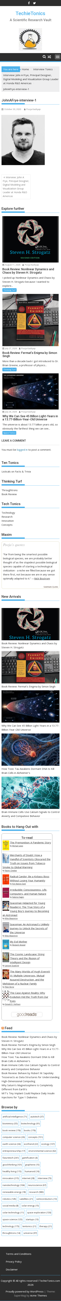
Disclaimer (12, 1269)
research (36, 1192)
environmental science (42, 1150)
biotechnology (30, 1123)
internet (28, 1178)
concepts (35, 1137)
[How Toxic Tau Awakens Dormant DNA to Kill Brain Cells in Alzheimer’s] (31, 750)
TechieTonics (30, 13)
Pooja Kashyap (33, 109)
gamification (29, 1157)
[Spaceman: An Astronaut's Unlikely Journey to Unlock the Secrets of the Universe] (6, 931)
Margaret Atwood (18, 945)
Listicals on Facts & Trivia (16, 471)
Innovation (8, 520)
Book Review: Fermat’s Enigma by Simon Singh (28, 686)
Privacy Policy (14, 1261)
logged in (22, 449)
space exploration (39, 1212)
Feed (8, 1028)
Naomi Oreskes (11, 870)
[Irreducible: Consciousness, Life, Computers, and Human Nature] (6, 896)
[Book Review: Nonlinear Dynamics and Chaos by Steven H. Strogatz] (31, 624)
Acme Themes (38, 1295)
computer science (14, 1137)
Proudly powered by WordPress (25, 1291)
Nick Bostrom (42, 578)
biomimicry (10, 1123)
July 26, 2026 (11, 411)
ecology (48, 1143)
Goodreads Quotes (51, 587)
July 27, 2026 (11, 348)
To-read (27, 837)
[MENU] (57, 56)
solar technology (13, 1212)
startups (32, 1219)
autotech (37, 1116)
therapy (45, 1226)
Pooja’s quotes (14, 544)
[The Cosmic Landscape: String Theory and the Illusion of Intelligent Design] (6, 961)
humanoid (32, 1171)
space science (12, 1219)
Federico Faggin (18, 897)
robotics (9, 1198)
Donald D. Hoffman (13, 1004)
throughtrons (11, 1232)
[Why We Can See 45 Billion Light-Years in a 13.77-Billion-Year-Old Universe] (31, 707)
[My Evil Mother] (6, 948)
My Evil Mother (18, 941)
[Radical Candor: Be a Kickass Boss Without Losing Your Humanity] (6, 883)
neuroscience (37, 1185)
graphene (32, 1164)
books (30, 1130)
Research (7, 516)
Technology (8, 512)
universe (30, 1232)
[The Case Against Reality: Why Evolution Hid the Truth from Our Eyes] (6, 1000)
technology (11, 1226)
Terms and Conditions (18, 1253)
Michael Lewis (17, 846)
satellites (26, 1198)
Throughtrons (10, 490)
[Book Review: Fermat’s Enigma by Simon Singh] (31, 667)
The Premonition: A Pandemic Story (30, 842)
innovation (11, 1178)
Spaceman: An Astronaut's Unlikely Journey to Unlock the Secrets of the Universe (29, 928)
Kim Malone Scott (19, 884)
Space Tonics (9, 432)
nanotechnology (14, 1185)
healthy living (12, 1171)
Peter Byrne (9, 987)
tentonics (29, 1226)
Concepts (7, 524)
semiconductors (46, 1198)
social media (10, 1205)
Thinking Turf (9, 290)
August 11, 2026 (12, 264)
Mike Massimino (11, 918)
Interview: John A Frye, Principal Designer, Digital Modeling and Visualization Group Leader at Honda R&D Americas (16, 187)
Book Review (9, 494)
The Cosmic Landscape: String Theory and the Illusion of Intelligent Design (27, 958)
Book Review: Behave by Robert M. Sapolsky (28, 1073)
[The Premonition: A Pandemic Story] (6, 849)
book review (12, 1130)
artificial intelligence (15, 1116)
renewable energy (14, 1192)
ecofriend (31, 1143)
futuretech (11, 1157)
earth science (12, 1143)
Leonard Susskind (12, 965)
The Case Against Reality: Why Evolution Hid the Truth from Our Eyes (29, 997)
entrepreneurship (14, 1150)
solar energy (30, 1205)
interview (44, 1178)
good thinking (12, 1164)
